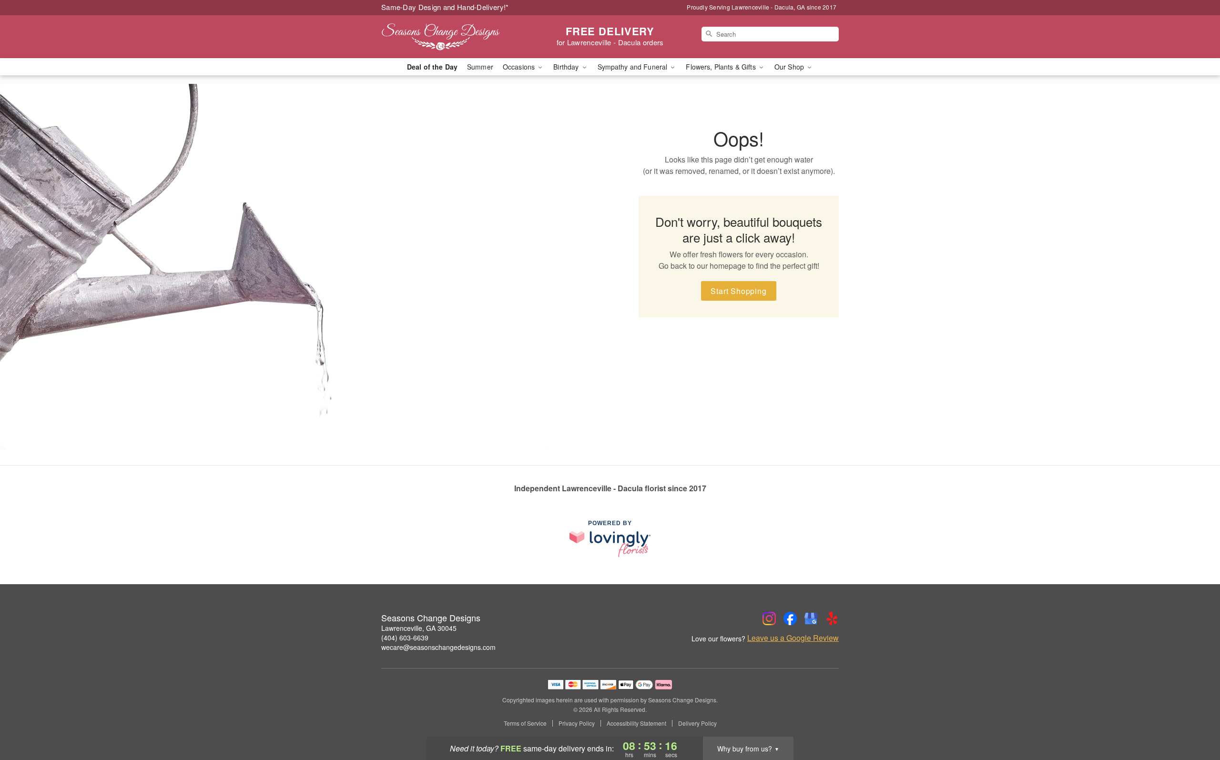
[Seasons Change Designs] (449, 36)
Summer (480, 66)
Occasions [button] (520, 66)
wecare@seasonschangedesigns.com (438, 647)
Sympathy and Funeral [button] (634, 66)
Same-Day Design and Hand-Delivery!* (445, 7)
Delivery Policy (697, 723)
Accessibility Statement (636, 723)
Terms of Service (525, 723)
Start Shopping (738, 290)
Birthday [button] (566, 66)
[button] (1195, 719)
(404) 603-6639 (404, 637)
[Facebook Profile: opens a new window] (790, 618)
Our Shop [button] (790, 66)
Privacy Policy (577, 723)
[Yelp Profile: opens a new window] (832, 618)
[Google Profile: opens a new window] (811, 618)
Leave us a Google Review (793, 638)
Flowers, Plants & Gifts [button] (721, 66)
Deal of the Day (432, 66)
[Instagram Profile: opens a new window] (769, 618)
